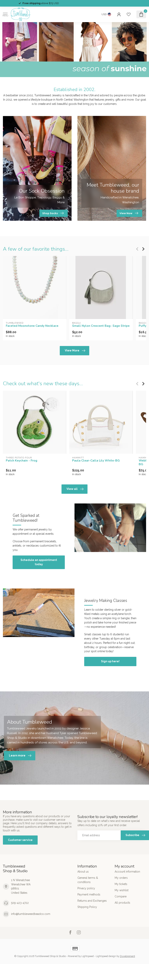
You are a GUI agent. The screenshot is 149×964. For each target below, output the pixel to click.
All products (122, 902)
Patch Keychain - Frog (21, 460)
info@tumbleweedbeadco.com (30, 913)
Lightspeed (87, 956)
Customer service (20, 839)
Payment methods (88, 894)
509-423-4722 (20, 902)
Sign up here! (110, 661)
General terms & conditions (87, 880)
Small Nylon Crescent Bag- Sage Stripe (101, 326)
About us (83, 871)
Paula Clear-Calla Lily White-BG (96, 460)
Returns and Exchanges (92, 900)
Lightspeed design (106, 956)
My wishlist (121, 890)
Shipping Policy (87, 906)
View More (72, 350)
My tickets (121, 884)
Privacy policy (86, 888)
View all (72, 488)
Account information (127, 871)
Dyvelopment (127, 956)
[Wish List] (129, 14)
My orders (121, 877)
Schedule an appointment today (39, 562)
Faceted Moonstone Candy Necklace (32, 326)
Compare (120, 896)
